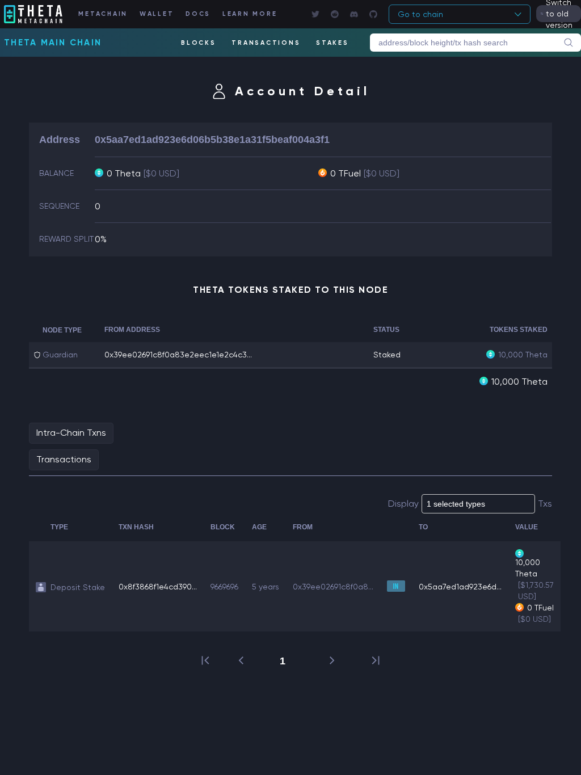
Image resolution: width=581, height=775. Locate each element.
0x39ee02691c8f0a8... (333, 586)
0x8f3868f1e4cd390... (158, 586)
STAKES (332, 43)
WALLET (157, 14)
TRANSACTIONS (265, 43)
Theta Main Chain (53, 42)
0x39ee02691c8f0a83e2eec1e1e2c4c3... (178, 354)
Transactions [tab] (63, 459)
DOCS (198, 14)
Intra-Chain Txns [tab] (71, 432)
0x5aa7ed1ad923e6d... (460, 586)
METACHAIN (103, 14)
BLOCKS (198, 43)
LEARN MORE (249, 14)
